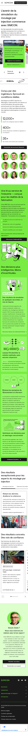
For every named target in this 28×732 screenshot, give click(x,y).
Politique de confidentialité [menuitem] (8, 716)
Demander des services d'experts (14, 147)
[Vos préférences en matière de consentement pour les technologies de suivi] (25, 729)
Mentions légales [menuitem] (5, 710)
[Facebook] (25, 680)
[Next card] (23, 72)
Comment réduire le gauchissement (12, 512)
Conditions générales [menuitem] (6, 713)
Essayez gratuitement (20, 2)
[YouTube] (22, 680)
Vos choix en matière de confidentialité (15, 726)
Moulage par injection (8, 486)
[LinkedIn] (18, 680)
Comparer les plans (13, 459)
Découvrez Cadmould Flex (14, 239)
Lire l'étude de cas (8, 590)
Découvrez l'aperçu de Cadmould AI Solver (13, 331)
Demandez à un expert (14, 666)
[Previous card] (4, 72)
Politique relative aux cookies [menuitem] (8, 719)
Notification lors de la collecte (10, 730)
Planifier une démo (14, 661)
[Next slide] (25, 596)
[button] (14, 72)
